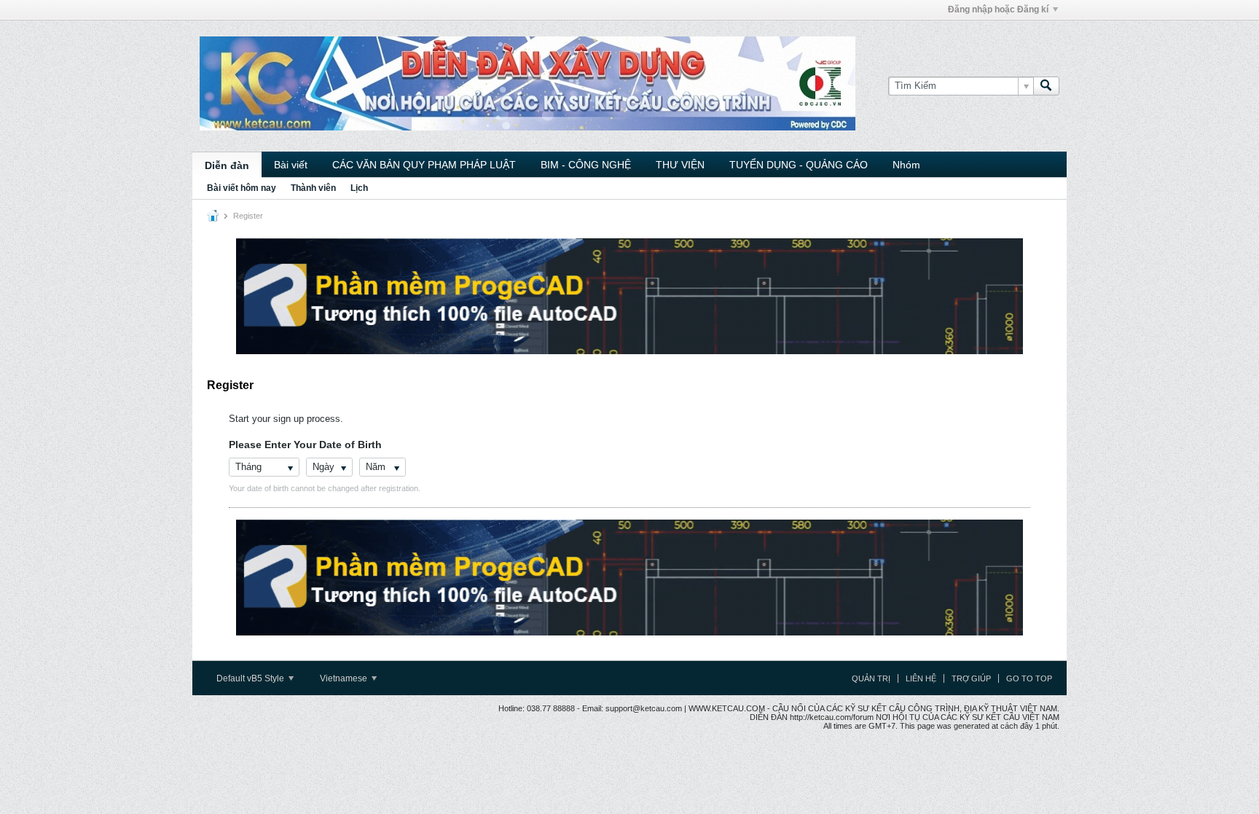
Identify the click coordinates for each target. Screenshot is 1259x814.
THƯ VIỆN (680, 165)
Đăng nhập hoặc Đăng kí (998, 9)
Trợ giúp (971, 678)
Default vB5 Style (251, 678)
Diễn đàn (227, 165)
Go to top (1029, 678)
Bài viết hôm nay (241, 188)
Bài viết (290, 165)
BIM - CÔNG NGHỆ (586, 165)
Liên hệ (921, 678)
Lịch (359, 188)
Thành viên (313, 188)
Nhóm (906, 165)
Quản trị (871, 678)
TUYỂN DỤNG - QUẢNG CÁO (798, 165)
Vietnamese (344, 678)
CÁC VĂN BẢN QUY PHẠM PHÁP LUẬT (424, 165)
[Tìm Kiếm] (1046, 86)
